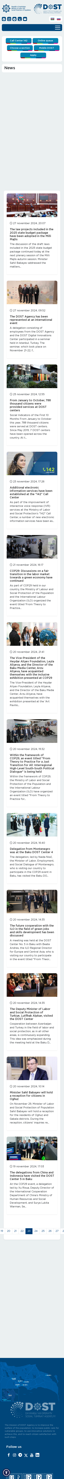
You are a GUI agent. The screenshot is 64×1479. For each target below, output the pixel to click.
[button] (6, 1472)
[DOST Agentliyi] (37, 1455)
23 (28, 1231)
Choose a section (20, 48)
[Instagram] (14, 1455)
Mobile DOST (46, 48)
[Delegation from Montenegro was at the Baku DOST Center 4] (32, 825)
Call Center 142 (18, 41)
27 (57, 1231)
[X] (25, 1455)
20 (8, 1231)
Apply (33, 55)
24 (36, 1231)
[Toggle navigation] (57, 27)
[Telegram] (20, 1455)
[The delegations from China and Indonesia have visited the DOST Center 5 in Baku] (32, 1148)
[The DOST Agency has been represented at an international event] (32, 292)
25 (43, 1231)
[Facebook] (8, 1455)
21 (15, 1231)
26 (50, 1231)
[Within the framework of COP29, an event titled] (32, 731)
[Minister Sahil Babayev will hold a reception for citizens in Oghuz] (32, 1068)
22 (22, 1231)
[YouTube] (31, 1455)
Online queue (45, 41)
